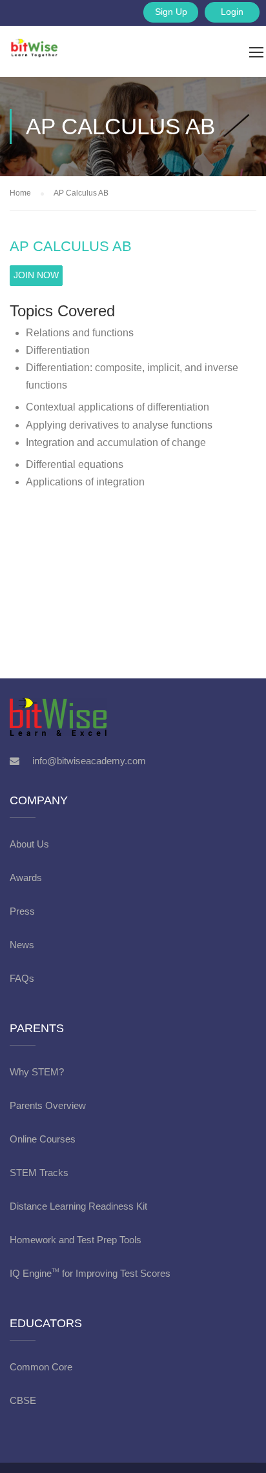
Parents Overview (48, 1105)
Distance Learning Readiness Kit (78, 1206)
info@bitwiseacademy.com (89, 760)
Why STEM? (37, 1071)
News (22, 944)
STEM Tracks (39, 1172)
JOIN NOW (36, 275)
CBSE (23, 1400)
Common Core (41, 1366)
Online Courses (43, 1138)
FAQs (22, 978)
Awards (26, 877)
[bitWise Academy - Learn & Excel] (24, 35)
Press (22, 911)
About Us (29, 843)
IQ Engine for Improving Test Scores (90, 1273)
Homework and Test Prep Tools (75, 1239)
